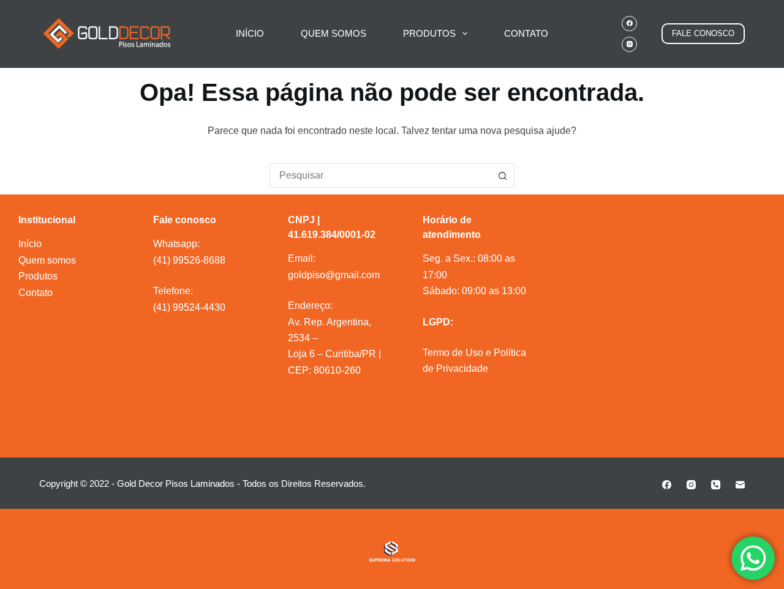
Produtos (38, 276)
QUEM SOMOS (333, 33)
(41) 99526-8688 (189, 260)
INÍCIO (250, 33)
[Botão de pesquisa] (502, 175)
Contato (35, 292)
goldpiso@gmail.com (334, 275)
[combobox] (380, 175)
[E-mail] (740, 484)
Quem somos (47, 260)
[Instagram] (629, 44)
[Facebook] (629, 23)
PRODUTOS (429, 33)
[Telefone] (715, 484)
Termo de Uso (453, 352)
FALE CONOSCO (703, 33)
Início (30, 244)
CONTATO (526, 33)
